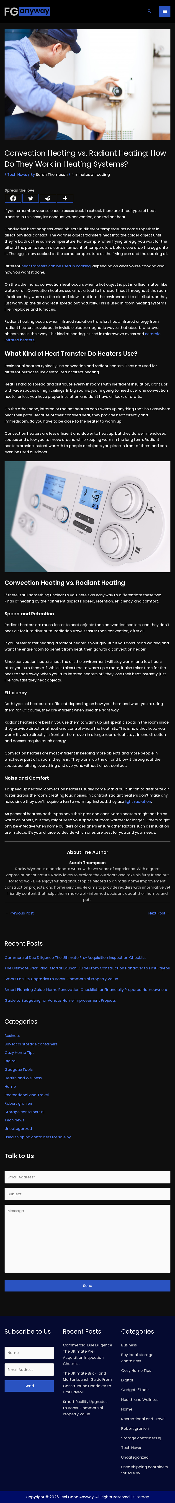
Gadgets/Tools (19, 1069)
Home (10, 1086)
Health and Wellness (23, 1078)
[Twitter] (30, 198)
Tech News (17, 174)
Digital (10, 1061)
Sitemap (141, 1497)
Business (12, 1035)
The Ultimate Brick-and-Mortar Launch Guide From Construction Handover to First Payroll (87, 968)
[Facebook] (13, 198)
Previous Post (19, 913)
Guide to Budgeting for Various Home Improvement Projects (60, 1000)
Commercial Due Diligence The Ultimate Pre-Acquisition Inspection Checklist (75, 957)
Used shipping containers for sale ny (38, 1137)
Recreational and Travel (27, 1095)
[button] (149, 11)
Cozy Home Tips (19, 1052)
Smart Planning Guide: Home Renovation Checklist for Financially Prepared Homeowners (86, 989)
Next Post (159, 913)
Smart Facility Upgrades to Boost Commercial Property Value (61, 979)
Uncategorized (18, 1128)
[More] (65, 198)
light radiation (138, 801)
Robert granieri (18, 1103)
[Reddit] (48, 198)
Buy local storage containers (31, 1044)
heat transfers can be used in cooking (56, 266)
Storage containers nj (24, 1112)
